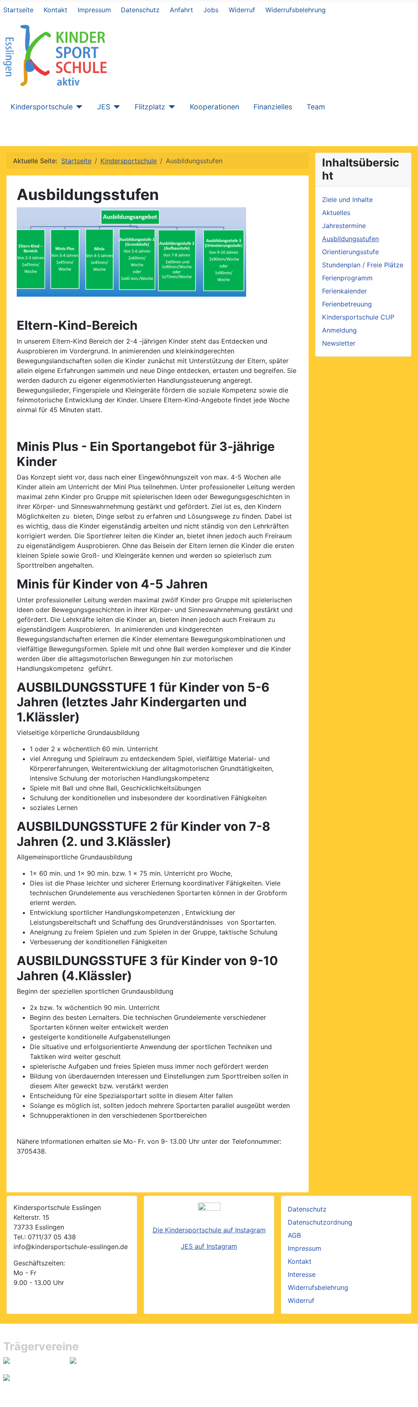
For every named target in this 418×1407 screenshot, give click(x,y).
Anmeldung (339, 330)
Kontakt (55, 10)
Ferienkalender (344, 291)
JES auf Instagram (209, 1246)
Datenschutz (140, 10)
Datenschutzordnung (320, 1222)
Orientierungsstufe (350, 252)
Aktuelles (336, 213)
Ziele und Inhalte (347, 199)
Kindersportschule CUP (358, 317)
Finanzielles (272, 106)
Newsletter (339, 343)
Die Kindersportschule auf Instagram (209, 1230)
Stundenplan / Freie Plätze (362, 265)
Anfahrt (181, 10)
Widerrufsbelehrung (295, 10)
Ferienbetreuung (347, 304)
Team (316, 106)
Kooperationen (214, 106)
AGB (294, 1235)
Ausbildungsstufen (350, 239)
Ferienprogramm (347, 278)
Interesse (302, 1274)
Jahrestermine (344, 226)
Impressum (94, 10)
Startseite (18, 10)
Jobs (210, 10)
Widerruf (242, 10)
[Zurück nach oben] (407, 1396)
